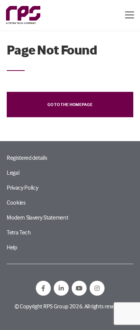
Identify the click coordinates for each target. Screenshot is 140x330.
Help (12, 247)
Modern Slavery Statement (37, 217)
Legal (13, 172)
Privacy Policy (22, 187)
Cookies (16, 202)
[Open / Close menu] (129, 15)
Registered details (27, 157)
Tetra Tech (19, 232)
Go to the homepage (70, 104)
